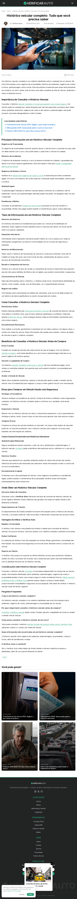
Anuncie (38, 849)
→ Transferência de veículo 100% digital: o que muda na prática (29, 125)
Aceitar (30, 894)
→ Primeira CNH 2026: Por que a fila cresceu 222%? (25, 131)
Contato (38, 845)
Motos (38, 805)
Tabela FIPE (38, 825)
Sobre (38, 841)
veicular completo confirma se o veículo (27, 365)
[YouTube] (42, 791)
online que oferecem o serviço (37, 311)
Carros (9, 11)
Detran (5, 657)
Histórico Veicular (38, 828)
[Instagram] (35, 791)
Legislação (38, 812)
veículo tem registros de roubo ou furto (28, 176)
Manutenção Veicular (38, 808)
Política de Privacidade (14, 891)
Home (3, 11)
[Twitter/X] (38, 791)
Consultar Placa (38, 821)
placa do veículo (15, 317)
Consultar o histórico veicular (13, 612)
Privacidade (39, 852)
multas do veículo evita (32, 206)
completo (19, 448)
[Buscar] (73, 3)
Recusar (22, 894)
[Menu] (4, 3)
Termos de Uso (38, 856)
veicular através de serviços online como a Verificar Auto (49, 624)
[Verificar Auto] (38, 3)
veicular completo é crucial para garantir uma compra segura (42, 104)
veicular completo (9, 353)
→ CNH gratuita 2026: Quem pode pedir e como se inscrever (28, 128)
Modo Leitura (70, 75)
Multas (38, 832)
